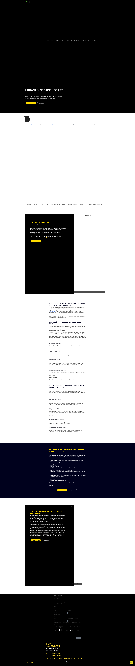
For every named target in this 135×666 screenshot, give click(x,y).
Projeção (55, 626)
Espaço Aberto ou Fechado (73, 618)
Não (56, 630)
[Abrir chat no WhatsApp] (131, 662)
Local (55, 618)
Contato (93, 40)
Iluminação (78, 626)
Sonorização (72, 626)
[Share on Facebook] (27, 119)
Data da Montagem (57, 622)
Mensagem (56, 632)
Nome (55, 606)
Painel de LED (61, 627)
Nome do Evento (57, 614)
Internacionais (65, 40)
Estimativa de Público (76, 622)
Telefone (69, 610)
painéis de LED (52, 311)
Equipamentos (75, 40)
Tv (65, 626)
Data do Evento (66, 622)
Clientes (83, 40)
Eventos (56, 40)
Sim (56, 629)
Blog (88, 40)
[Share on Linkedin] (27, 117)
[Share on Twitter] (27, 121)
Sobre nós (50, 40)
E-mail (55, 610)
